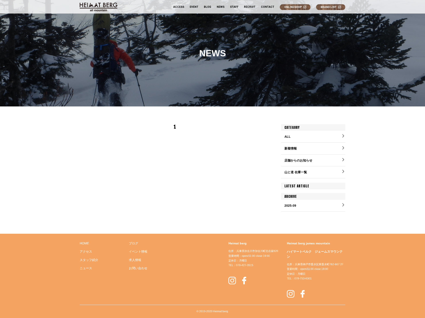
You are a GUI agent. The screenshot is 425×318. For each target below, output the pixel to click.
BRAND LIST (328, 7)
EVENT (194, 6)
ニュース (86, 268)
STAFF (234, 6)
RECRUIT (249, 6)
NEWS (220, 6)
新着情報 (290, 148)
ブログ (133, 243)
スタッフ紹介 (89, 260)
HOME (84, 243)
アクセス (86, 251)
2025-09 (290, 205)
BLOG (207, 6)
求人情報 (135, 260)
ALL (287, 136)
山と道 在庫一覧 (295, 172)
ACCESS (178, 6)
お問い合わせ (138, 268)
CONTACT (267, 6)
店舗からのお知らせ (298, 160)
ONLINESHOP (293, 7)
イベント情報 (138, 251)
